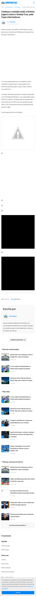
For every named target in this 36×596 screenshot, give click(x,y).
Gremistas (12, 22)
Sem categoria (18, 7)
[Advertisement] (18, 56)
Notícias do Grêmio (9, 7)
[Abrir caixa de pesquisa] (34, 3)
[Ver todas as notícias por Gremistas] (3, 22)
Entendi (18, 592)
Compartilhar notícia (16, 340)
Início (2, 7)
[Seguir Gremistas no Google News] (11, 298)
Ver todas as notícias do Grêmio (17, 525)
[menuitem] (18, 546)
